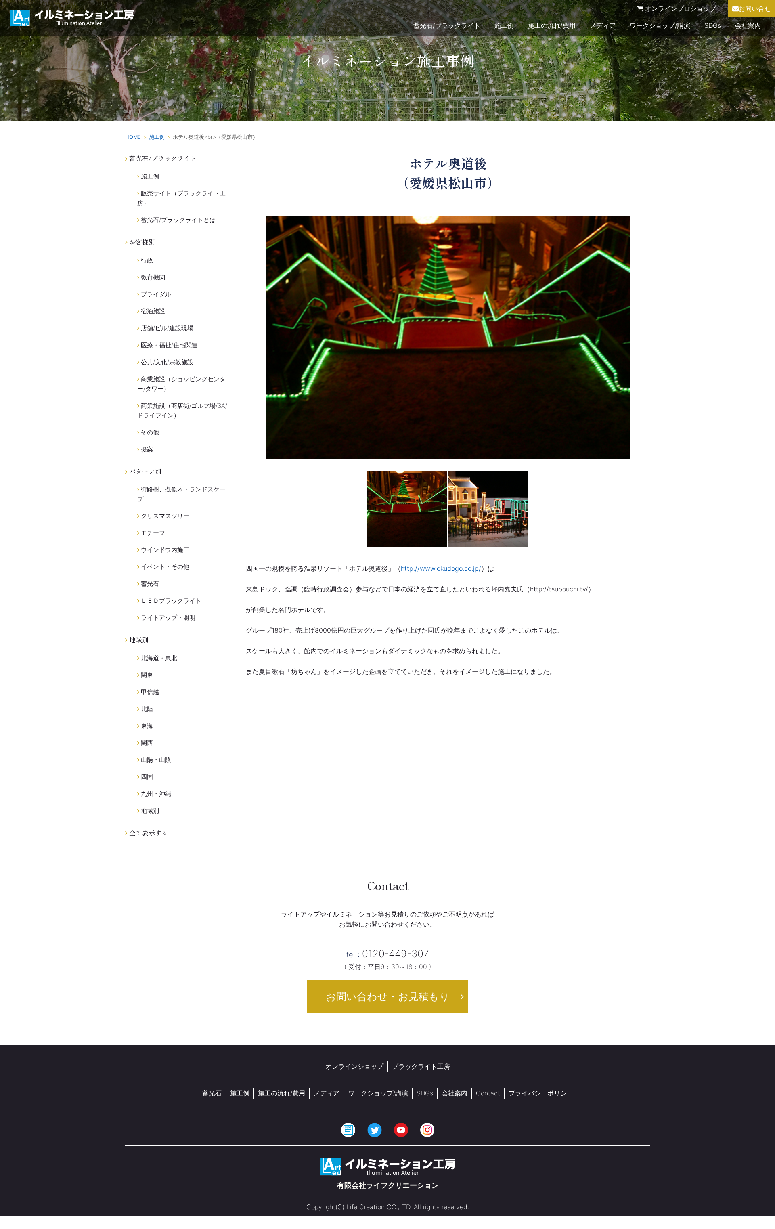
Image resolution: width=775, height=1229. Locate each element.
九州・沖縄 (155, 793)
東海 (146, 726)
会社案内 (748, 25)
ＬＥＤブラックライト (170, 600)
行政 (146, 260)
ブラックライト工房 (421, 1066)
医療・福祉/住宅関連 (168, 345)
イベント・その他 (164, 566)
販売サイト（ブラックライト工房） (181, 198)
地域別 (149, 810)
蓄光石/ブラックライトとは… (180, 220)
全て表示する (148, 832)
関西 (146, 743)
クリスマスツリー (164, 516)
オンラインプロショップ (679, 8)
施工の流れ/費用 (552, 25)
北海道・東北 (158, 658)
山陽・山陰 (155, 759)
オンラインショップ (354, 1066)
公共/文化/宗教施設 (166, 362)
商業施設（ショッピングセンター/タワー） (181, 383)
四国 (146, 776)
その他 (149, 432)
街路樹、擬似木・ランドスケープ (181, 494)
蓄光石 (149, 583)
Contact (488, 1093)
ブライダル (155, 294)
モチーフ (152, 533)
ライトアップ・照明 (167, 617)
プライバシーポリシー (541, 1093)
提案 (146, 449)
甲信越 (149, 692)
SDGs (712, 25)
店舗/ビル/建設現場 (166, 328)
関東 (146, 675)
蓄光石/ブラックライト (446, 25)
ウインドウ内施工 (164, 550)
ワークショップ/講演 (660, 25)
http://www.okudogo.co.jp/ (441, 568)
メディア (603, 25)
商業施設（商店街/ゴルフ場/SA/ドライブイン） (182, 410)
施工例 (504, 25)
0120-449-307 (387, 954)
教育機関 (152, 277)
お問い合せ (755, 8)
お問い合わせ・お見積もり (388, 996)
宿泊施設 (152, 311)
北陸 (146, 709)
